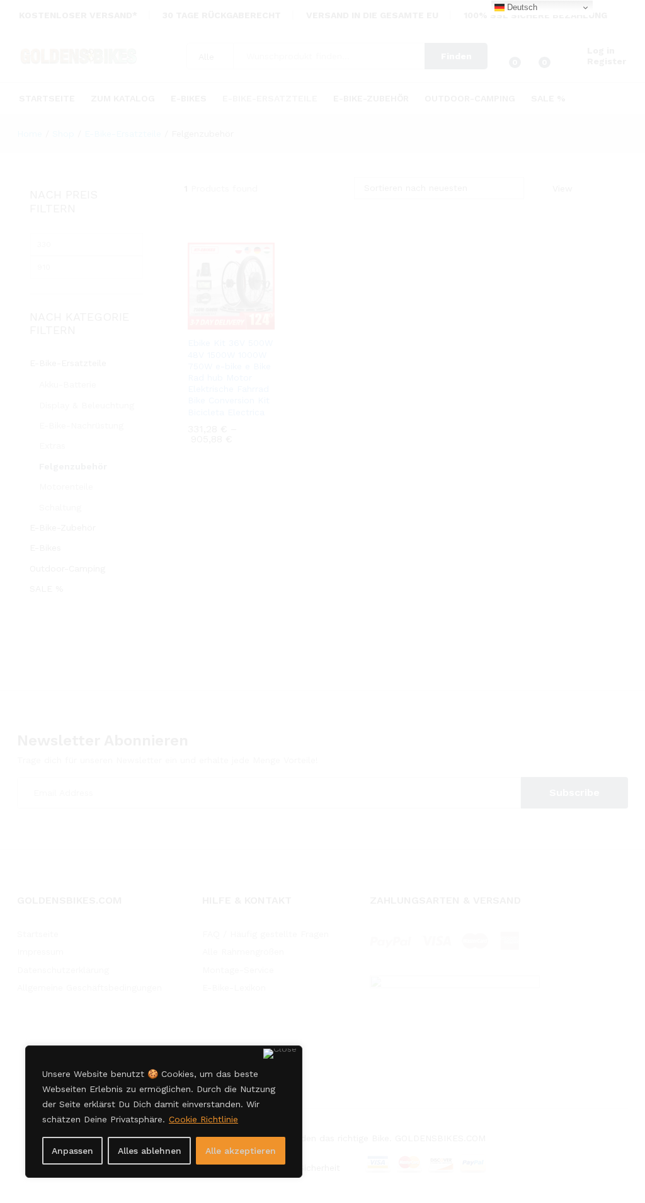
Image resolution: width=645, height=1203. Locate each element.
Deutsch (521, 7)
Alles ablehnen (149, 1151)
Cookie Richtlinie (203, 1119)
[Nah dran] (280, 1054)
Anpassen (72, 1151)
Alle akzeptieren (240, 1151)
